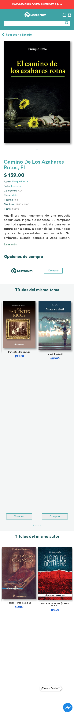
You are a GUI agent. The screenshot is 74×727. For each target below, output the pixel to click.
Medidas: (9, 204)
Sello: (7, 186)
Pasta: (7, 209)
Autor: (7, 181)
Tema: (7, 195)
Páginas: (8, 199)
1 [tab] (37, 150)
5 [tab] (41, 525)
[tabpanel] (37, 92)
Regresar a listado (19, 34)
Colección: (10, 190)
